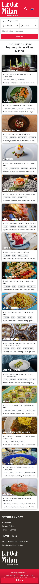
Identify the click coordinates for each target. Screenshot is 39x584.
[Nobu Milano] (19, 270)
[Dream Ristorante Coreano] (19, 425)
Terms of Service (9, 530)
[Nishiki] (19, 241)
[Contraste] (19, 152)
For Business (7, 522)
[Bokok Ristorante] (19, 301)
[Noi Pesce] (19, 456)
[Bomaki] (19, 394)
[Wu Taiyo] (19, 487)
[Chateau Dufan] (19, 332)
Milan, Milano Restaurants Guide (15, 541)
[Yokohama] (19, 183)
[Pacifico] (19, 94)
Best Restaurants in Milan (12, 545)
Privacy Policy (8, 526)
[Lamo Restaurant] (19, 212)
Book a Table (19, 37)
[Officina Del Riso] (19, 123)
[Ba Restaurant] (19, 63)
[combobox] (19, 31)
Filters (19, 580)
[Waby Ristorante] (19, 363)
